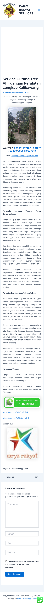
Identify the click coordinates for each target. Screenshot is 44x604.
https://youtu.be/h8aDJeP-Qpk (15, 412)
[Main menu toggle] (39, 10)
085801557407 (22, 148)
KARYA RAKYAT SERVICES (26, 10)
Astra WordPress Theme (27, 599)
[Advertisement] (22, 53)
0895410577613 (27, 150)
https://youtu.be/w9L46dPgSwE (16, 418)
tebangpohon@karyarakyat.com (24, 156)
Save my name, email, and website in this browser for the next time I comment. (21, 564)
